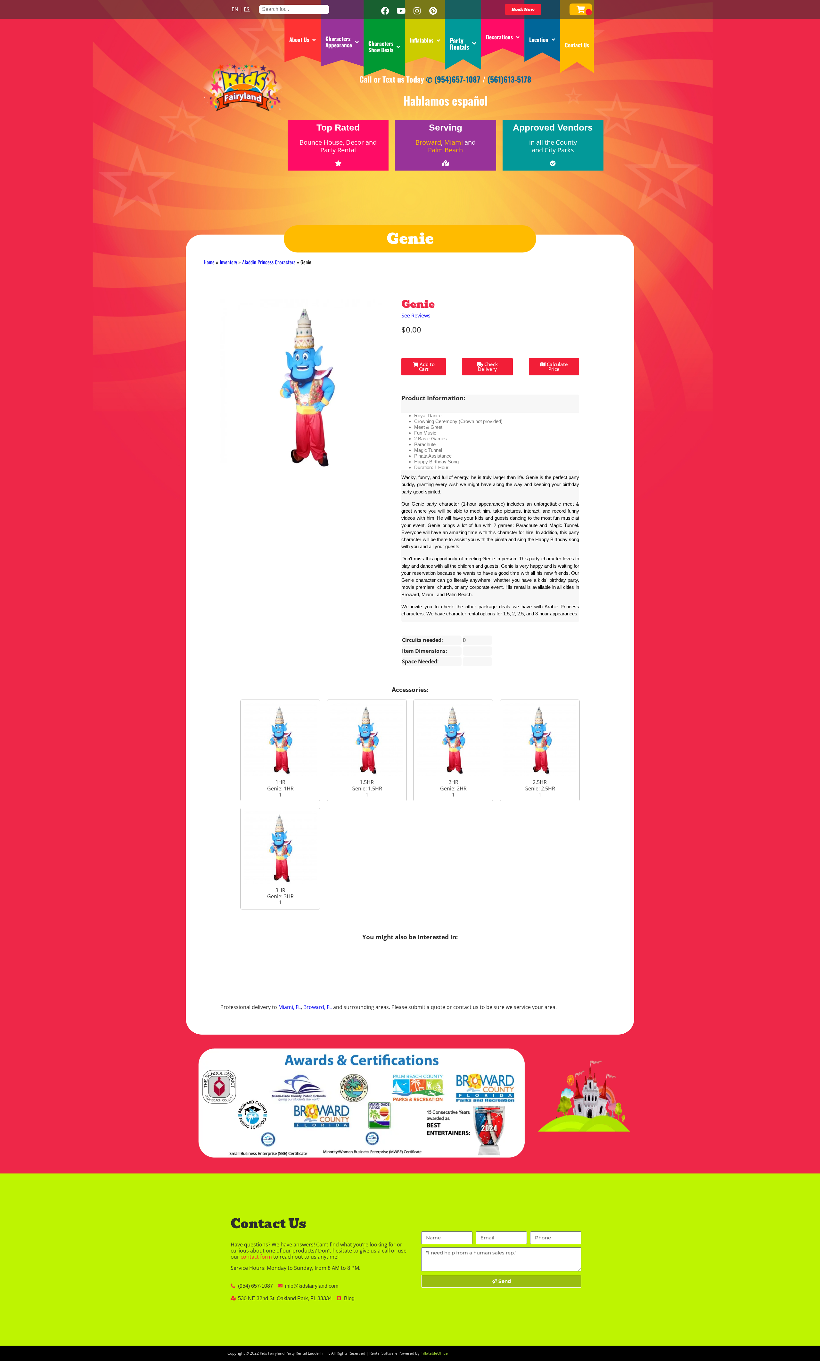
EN (235, 9)
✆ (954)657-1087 (453, 79)
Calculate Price (556, 366)
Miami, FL (289, 1007)
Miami (453, 142)
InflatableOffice (434, 1353)
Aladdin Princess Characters (268, 262)
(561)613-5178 (509, 79)
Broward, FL (317, 1007)
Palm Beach (445, 150)
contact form (256, 1256)
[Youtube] (401, 11)
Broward (428, 142)
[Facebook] (385, 11)
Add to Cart (426, 366)
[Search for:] (294, 9)
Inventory (228, 262)
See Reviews (415, 315)
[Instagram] (417, 11)
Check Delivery (488, 366)
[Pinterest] (433, 11)
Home (209, 262)
